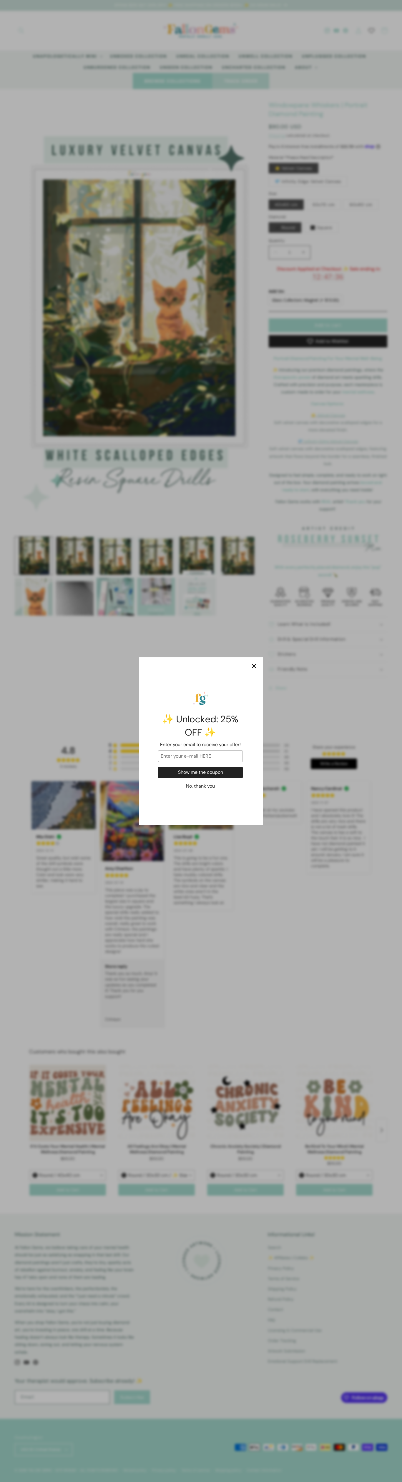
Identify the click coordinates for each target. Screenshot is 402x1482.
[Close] (254, 666)
